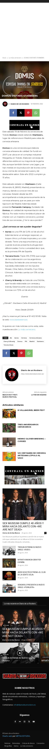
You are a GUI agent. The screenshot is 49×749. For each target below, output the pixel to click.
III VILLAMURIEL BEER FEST (31, 410)
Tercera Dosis (8, 345)
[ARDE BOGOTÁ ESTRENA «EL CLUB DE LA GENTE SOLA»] (9, 575)
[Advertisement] (24, 28)
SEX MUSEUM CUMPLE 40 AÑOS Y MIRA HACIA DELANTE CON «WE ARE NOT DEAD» (23, 526)
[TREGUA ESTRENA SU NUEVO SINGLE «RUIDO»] (9, 550)
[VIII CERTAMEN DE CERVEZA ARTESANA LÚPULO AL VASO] (9, 456)
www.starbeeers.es (18, 319)
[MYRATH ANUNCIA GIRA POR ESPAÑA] (9, 563)
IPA (26, 341)
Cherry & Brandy (9, 341)
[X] (20, 113)
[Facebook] (13, 113)
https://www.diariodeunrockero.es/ (32, 374)
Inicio (4, 58)
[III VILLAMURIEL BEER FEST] (9, 413)
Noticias (6, 519)
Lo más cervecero (15, 58)
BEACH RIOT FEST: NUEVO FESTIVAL (10, 396)
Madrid (32, 341)
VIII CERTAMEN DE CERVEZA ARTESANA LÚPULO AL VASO (32, 455)
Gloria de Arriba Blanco (11, 533)
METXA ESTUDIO (23, 736)
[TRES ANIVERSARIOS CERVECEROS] (9, 428)
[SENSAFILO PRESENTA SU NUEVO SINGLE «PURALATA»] (9, 588)
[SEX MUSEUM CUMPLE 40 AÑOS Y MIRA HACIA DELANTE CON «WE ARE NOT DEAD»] (24, 504)
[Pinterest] (28, 113)
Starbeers (40, 341)
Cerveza (24, 338)
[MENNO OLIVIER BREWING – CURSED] (9, 442)
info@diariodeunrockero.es (25, 705)
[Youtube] (33, 721)
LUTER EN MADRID (38, 395)
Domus (19, 341)
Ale (11, 338)
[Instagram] (24, 721)
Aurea (16, 338)
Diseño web (7, 736)
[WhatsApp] (36, 113)
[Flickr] (20, 721)
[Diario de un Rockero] (5, 104)
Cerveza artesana (35, 338)
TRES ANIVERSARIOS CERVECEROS (28, 425)
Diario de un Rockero (20, 104)
